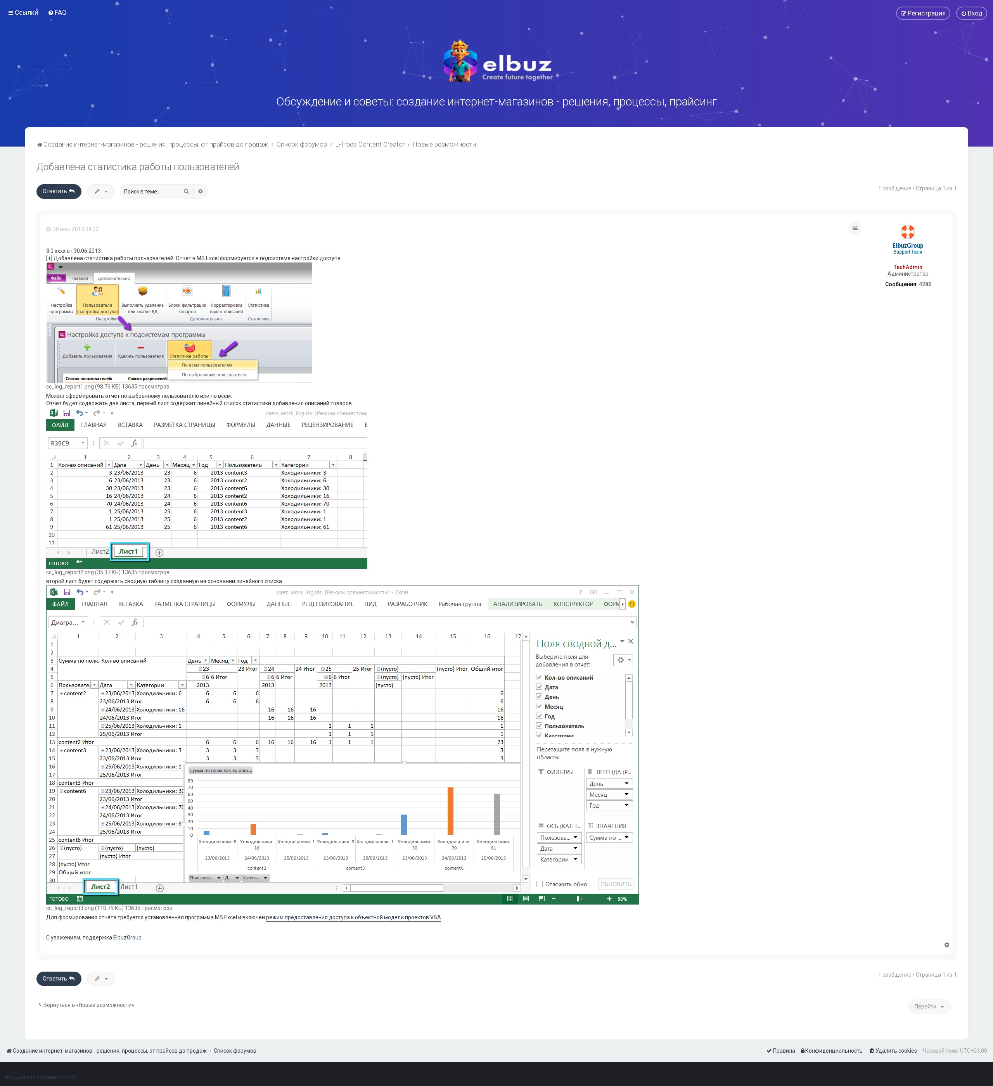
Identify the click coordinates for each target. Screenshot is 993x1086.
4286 (925, 284)
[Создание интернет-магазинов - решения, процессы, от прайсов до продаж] (496, 61)
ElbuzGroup (127, 937)
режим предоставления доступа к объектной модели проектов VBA (353, 917)
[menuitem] (57, 12)
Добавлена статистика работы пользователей (137, 167)
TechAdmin (908, 267)
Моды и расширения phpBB (41, 1077)
